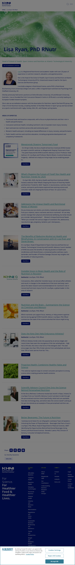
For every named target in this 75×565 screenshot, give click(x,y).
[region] (37, 555)
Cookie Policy (30, 554)
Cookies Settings (54, 550)
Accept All (54, 561)
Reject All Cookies (54, 556)
